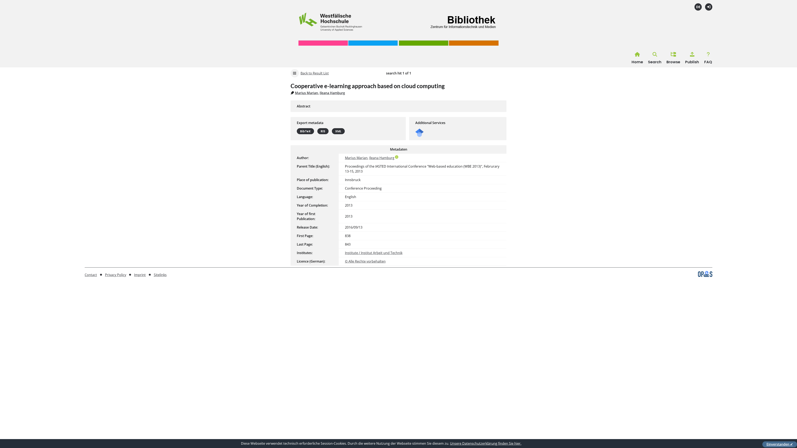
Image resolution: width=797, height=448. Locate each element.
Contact (91, 275)
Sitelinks (160, 275)
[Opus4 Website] (705, 275)
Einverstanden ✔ (779, 444)
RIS (323, 131)
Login (708, 7)
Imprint (140, 275)
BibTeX (305, 131)
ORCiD (396, 157)
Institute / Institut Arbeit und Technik (373, 253)
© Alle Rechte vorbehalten (365, 261)
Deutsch (698, 7)
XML (338, 131)
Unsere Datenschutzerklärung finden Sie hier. (485, 443)
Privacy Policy (115, 275)
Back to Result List (315, 73)
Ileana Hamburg (332, 93)
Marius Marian (306, 93)
